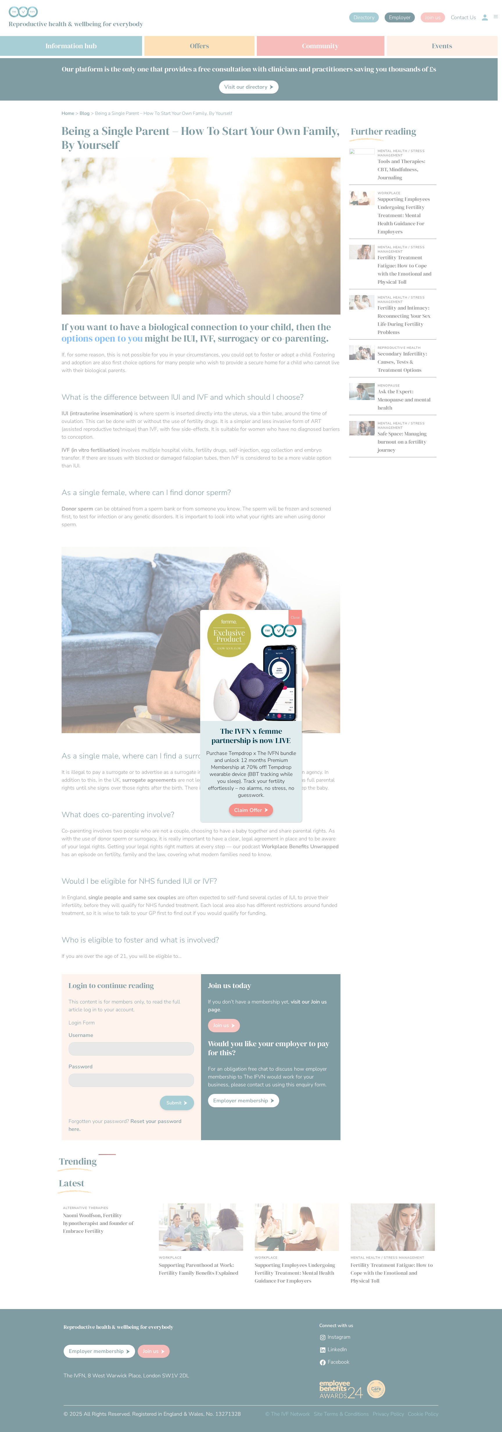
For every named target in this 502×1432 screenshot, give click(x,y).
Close (295, 617)
